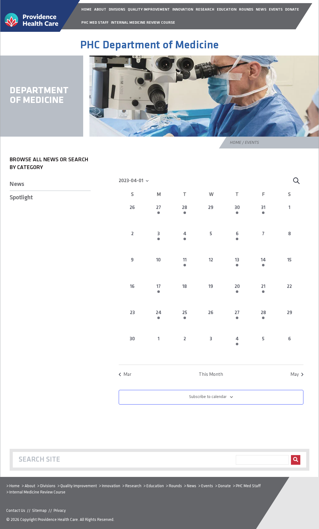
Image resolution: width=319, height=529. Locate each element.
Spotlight (21, 198)
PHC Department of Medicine (149, 45)
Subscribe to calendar (207, 397)
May (294, 374)
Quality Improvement (78, 486)
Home (235, 142)
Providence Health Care (58, 520)
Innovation (111, 486)
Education (155, 486)
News (17, 184)
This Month (211, 374)
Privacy (60, 511)
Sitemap (39, 511)
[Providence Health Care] (40, 30)
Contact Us (15, 511)
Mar (127, 374)
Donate (224, 486)
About (30, 486)
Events (207, 486)
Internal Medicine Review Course (37, 492)
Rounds (175, 486)
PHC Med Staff (248, 486)
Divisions (47, 486)
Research (133, 486)
